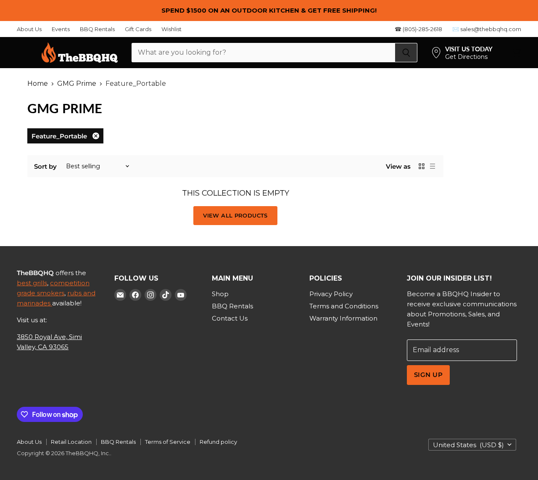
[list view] (432, 166)
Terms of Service (167, 441)
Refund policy (218, 441)
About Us (29, 29)
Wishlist (171, 29)
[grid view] (421, 166)
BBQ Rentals (97, 29)
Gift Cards (138, 29)
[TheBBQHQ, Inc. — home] (79, 52)
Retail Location (71, 441)
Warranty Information (343, 318)
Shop (220, 294)
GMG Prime (76, 84)
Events (61, 29)
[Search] (406, 52)
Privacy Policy (331, 294)
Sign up (428, 375)
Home (37, 84)
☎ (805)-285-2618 (418, 29)
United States (468, 445)
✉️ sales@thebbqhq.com (486, 29)
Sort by (45, 166)
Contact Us (230, 318)
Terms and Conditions (343, 306)
